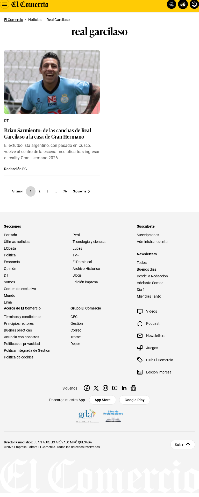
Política (10, 255)
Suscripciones (148, 235)
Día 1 (141, 289)
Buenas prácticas (18, 330)
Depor (75, 344)
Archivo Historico (86, 268)
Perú (76, 235)
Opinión (10, 268)
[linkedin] (124, 388)
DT (6, 121)
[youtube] (115, 388)
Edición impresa (85, 282)
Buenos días (147, 269)
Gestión (76, 323)
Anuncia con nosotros (21, 337)
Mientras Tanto (149, 296)
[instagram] (105, 388)
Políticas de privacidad (22, 344)
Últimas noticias (17, 242)
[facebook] (87, 388)
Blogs (77, 275)
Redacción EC (15, 169)
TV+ (76, 255)
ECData (10, 248)
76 (65, 191)
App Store (103, 400)
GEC (73, 317)
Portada (10, 235)
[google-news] (133, 388)
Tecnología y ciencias (89, 242)
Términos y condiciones (22, 317)
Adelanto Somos (150, 283)
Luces (77, 248)
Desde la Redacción (152, 276)
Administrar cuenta (152, 242)
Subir (179, 445)
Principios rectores (19, 323)
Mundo (9, 295)
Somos (9, 282)
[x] (96, 388)
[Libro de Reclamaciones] (113, 416)
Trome (75, 337)
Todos (142, 263)
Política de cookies (18, 357)
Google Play (135, 400)
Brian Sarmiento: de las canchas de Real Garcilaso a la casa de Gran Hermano (47, 133)
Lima (8, 302)
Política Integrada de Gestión (27, 350)
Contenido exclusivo (20, 289)
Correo (75, 330)
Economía (12, 262)
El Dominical (82, 262)
